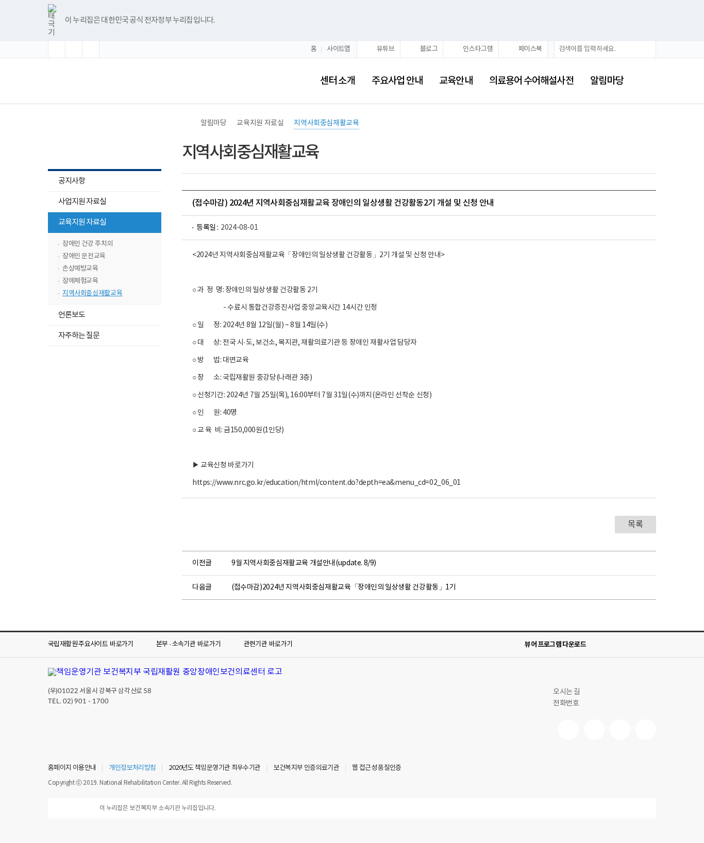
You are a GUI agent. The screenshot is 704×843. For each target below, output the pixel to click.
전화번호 (566, 703)
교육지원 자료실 (77, 223)
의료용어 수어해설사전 (531, 81)
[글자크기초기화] (73, 49)
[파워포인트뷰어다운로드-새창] (617, 644)
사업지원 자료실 (82, 201)
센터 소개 (337, 81)
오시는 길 (566, 692)
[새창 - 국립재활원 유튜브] (568, 729)
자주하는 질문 (78, 335)
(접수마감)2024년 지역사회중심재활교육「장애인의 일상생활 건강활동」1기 (343, 587)
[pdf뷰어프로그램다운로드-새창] (633, 644)
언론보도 (71, 315)
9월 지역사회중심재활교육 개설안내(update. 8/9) (303, 563)
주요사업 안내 (397, 81)
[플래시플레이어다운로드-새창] (650, 644)
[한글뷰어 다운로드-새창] (600, 644)
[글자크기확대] (56, 49)
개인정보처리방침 (132, 768)
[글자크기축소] (90, 49)
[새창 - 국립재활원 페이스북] (645, 729)
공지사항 (71, 181)
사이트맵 (338, 49)
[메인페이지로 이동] (152, 80)
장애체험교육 (80, 281)
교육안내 (455, 81)
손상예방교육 (80, 269)
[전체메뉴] (648, 81)
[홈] (187, 123)
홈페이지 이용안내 (72, 768)
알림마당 (606, 81)
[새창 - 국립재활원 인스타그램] (620, 729)
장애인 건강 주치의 (87, 244)
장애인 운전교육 (84, 256)
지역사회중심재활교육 (92, 293)
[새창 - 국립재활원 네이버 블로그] (594, 729)
